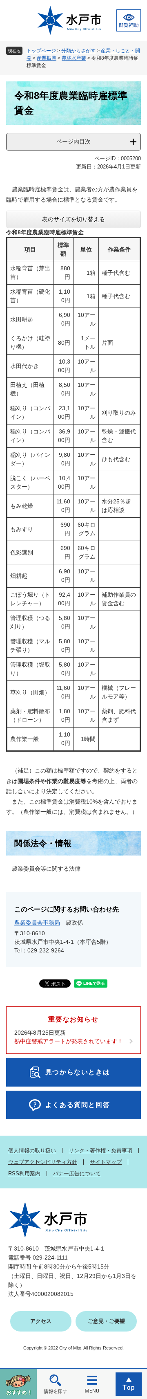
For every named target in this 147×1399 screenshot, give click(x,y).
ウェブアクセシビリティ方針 (42, 1162)
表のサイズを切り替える (73, 219)
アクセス (40, 1321)
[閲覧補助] (128, 20)
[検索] (55, 1383)
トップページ (41, 51)
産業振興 (46, 58)
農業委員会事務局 (37, 922)
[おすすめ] (18, 1383)
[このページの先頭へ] (128, 1383)
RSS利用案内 (24, 1173)
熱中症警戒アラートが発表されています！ (68, 1041)
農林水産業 (74, 58)
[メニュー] (92, 1383)
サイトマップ (106, 1162)
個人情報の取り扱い (32, 1150)
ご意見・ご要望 (106, 1321)
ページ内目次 (73, 141)
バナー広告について (77, 1173)
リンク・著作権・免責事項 (100, 1150)
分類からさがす (78, 51)
